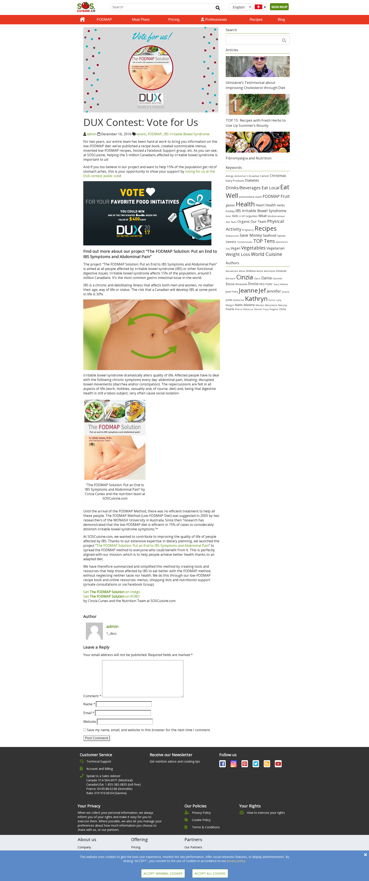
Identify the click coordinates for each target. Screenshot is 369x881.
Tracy (266, 309)
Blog (281, 20)
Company (84, 847)
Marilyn (260, 305)
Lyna (278, 300)
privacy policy (236, 861)
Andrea (251, 271)
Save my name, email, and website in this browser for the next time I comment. (149, 730)
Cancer (264, 176)
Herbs (281, 205)
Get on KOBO (111, 596)
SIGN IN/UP (279, 7)
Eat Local (270, 188)
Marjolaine (271, 305)
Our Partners (193, 847)
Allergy (230, 176)
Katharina (238, 300)
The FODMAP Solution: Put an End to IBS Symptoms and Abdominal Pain (152, 545)
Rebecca (248, 309)
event (141, 134)
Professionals (215, 20)
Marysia (282, 305)
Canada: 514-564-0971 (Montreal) (109, 780)
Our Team (258, 221)
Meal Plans (141, 20)
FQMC (269, 284)
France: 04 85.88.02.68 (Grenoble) (109, 789)
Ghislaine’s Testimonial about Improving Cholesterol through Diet (255, 85)
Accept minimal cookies (163, 873)
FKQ (262, 284)
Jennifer (274, 291)
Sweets (231, 241)
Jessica (285, 291)
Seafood (269, 235)
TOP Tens (264, 241)
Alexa (242, 271)
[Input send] (218, 8)
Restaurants (232, 235)
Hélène (284, 284)
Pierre (238, 309)
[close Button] (365, 854)
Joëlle (229, 300)
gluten (230, 205)
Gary (276, 284)
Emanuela (241, 284)
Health (245, 204)
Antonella (269, 271)
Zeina (282, 309)
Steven (258, 309)
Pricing (173, 20)
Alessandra (232, 271)
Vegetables (253, 247)
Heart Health (266, 205)
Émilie (253, 283)
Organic (243, 221)
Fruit (285, 196)
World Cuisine (266, 254)
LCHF (242, 216)
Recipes (256, 20)
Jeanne (248, 290)
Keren (271, 300)
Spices (281, 236)
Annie (259, 271)
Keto (228, 216)
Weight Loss (238, 254)
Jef (262, 290)
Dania (266, 277)
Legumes (252, 216)
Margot (230, 305)
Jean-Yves (232, 291)
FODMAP (104, 20)
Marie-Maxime (245, 305)
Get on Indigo (111, 592)
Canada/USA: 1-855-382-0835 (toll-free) (113, 784)
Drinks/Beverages (243, 188)
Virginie (273, 309)
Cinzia (244, 277)
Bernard (230, 278)
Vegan (235, 248)
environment (246, 196)
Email (88, 713)
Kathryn (256, 298)
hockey (230, 211)
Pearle (230, 309)
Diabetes (252, 180)
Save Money (251, 235)
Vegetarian (275, 248)
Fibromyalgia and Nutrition (248, 158)
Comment (92, 696)
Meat (262, 215)
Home (82, 19)
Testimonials (244, 242)
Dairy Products (235, 180)
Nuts (234, 221)
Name (89, 704)
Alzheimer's (241, 176)
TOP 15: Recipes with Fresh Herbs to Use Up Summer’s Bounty (256, 123)
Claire (257, 278)
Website (89, 721)
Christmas (278, 175)
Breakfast (254, 176)
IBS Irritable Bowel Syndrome (186, 134)
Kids (235, 216)
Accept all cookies (210, 873)
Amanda (281, 271)
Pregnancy (248, 229)
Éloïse (230, 284)
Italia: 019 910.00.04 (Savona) (106, 793)
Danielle (277, 278)
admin (92, 134)
